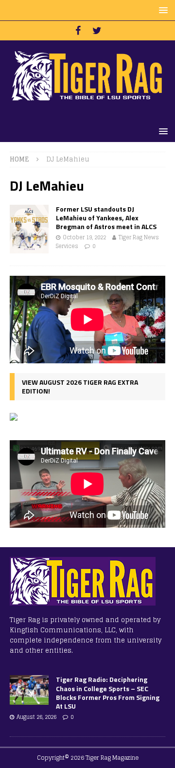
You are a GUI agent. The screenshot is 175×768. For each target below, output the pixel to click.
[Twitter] (96, 30)
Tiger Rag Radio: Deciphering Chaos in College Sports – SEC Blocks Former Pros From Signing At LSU (107, 692)
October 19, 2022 (84, 237)
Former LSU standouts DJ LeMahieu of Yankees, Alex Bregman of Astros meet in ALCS (106, 218)
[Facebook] (78, 30)
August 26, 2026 (36, 717)
